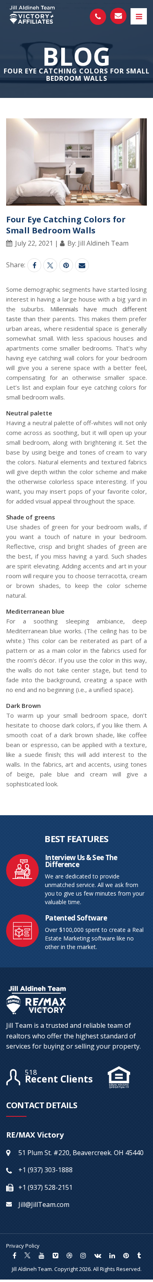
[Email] (82, 265)
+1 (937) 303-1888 (45, 1169)
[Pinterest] (66, 265)
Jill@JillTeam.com (43, 1204)
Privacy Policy (23, 1245)
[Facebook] (34, 265)
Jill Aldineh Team (32, 1269)
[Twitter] (50, 265)
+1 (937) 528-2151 (45, 1187)
